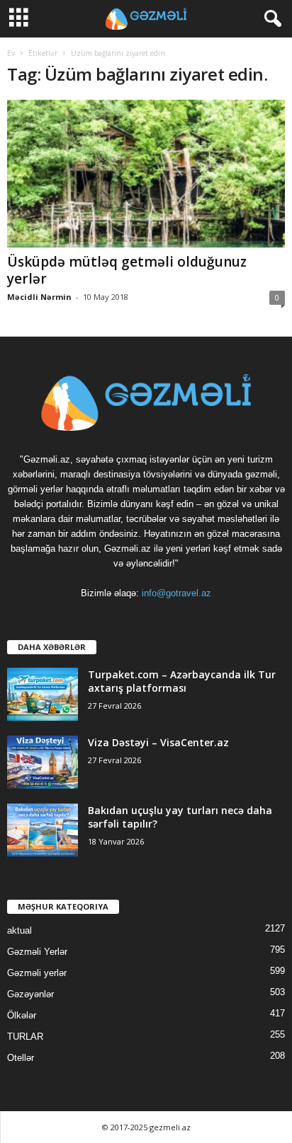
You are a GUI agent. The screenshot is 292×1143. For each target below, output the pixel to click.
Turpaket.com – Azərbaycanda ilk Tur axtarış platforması (182, 681)
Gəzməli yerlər (37, 973)
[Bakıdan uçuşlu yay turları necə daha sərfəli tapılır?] (42, 830)
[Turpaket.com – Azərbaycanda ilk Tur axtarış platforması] (42, 694)
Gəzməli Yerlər (37, 951)
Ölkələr (21, 1015)
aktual (19, 930)
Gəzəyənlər (30, 994)
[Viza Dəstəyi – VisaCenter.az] (42, 762)
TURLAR (25, 1036)
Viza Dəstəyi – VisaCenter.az (158, 742)
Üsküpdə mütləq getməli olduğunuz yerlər (127, 270)
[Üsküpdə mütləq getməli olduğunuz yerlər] (146, 174)
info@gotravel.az (176, 593)
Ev (11, 53)
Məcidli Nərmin (39, 296)
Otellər (20, 1057)
